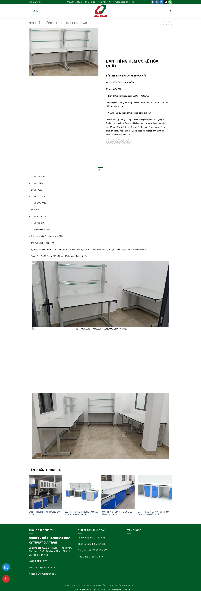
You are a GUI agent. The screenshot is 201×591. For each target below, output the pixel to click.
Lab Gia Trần (90, 589)
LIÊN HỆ (110, 585)
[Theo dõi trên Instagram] (157, 2)
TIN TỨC (102, 585)
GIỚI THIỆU (92, 585)
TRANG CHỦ (69, 585)
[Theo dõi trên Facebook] (153, 2)
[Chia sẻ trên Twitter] (113, 141)
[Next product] (165, 23)
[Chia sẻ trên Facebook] (108, 141)
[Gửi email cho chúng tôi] (166, 2)
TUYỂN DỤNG (121, 585)
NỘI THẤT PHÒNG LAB (44, 23)
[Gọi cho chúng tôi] (170, 2)
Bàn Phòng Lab (75, 23)
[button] (33, 11)
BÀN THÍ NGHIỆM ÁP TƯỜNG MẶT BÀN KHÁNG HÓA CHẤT (154, 513)
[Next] (171, 499)
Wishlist (132, 585)
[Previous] (29, 499)
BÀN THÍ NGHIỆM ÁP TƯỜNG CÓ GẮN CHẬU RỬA (116, 513)
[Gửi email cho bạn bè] (118, 141)
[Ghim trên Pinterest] (123, 141)
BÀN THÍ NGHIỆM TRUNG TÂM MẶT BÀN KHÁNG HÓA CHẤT (82, 513)
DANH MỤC (81, 585)
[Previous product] (170, 23)
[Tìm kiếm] (170, 11)
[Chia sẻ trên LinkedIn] (128, 141)
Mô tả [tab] (100, 170)
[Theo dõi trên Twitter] (161, 2)
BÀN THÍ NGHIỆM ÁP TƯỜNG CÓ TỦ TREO (44, 513)
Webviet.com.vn (122, 589)
